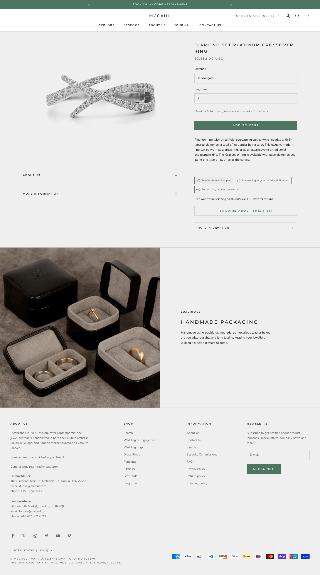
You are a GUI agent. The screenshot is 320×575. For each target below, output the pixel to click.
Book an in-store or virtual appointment (37, 457)
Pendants (130, 462)
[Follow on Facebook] (12, 536)
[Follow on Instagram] (35, 536)
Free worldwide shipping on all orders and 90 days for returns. (234, 199)
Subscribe (264, 468)
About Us (157, 25)
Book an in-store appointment (160, 4)
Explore (107, 25)
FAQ (190, 462)
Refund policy (196, 476)
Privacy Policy (196, 469)
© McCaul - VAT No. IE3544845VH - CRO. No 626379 (52, 558)
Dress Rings (132, 454)
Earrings (129, 469)
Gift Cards (130, 476)
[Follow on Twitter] (24, 536)
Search (128, 433)
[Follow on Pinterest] (46, 536)
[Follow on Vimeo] (69, 536)
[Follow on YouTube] (58, 536)
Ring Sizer (130, 483)
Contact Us (210, 25)
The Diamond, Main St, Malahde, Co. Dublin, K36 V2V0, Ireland (65, 562)
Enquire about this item (245, 210)
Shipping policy (197, 483)
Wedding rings (133, 447)
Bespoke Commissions (202, 454)
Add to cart (246, 125)
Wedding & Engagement (140, 440)
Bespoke (131, 25)
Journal (182, 25)
